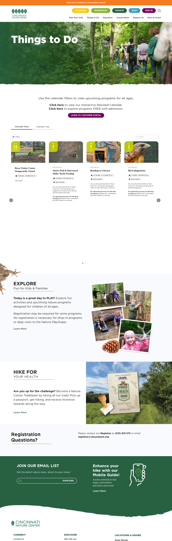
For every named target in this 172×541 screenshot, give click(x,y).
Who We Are (70, 539)
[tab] (21, 127)
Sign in (149, 10)
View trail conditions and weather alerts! (86, 3)
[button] (76, 18)
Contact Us (18, 539)
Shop (134, 10)
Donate (119, 10)
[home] (19, 14)
